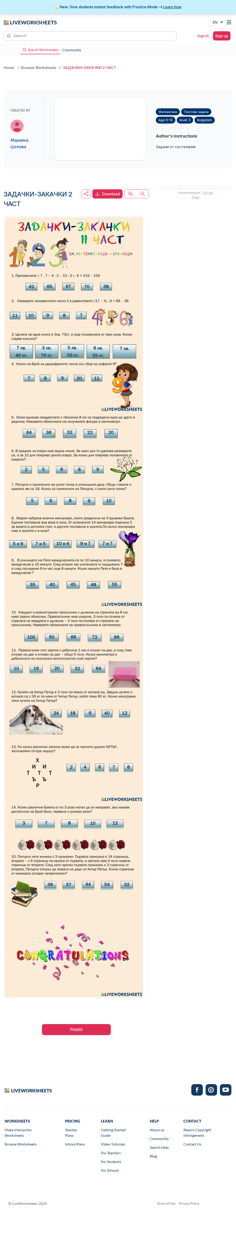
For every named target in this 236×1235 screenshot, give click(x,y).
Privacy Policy (189, 1203)
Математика (168, 111)
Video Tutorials (113, 1144)
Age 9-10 (166, 120)
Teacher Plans (71, 1132)
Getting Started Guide (113, 1132)
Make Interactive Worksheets (18, 1132)
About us (157, 1130)
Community (159, 1138)
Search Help (159, 1147)
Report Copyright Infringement (197, 1132)
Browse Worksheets (21, 1144)
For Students (111, 1161)
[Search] (9, 35)
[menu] (229, 22)
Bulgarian (204, 120)
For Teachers (111, 1153)
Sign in (203, 36)
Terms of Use (166, 1203)
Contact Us (192, 1144)
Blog (153, 1156)
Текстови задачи (196, 111)
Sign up (221, 36)
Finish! (76, 1029)
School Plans (75, 1144)
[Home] (30, 22)
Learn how (172, 7)
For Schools (110, 1170)
